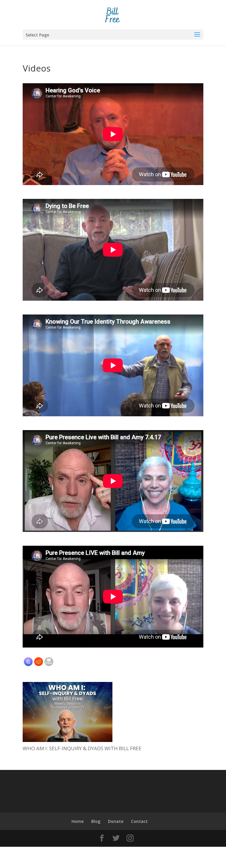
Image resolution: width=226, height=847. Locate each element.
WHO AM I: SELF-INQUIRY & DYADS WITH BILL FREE (82, 748)
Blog (95, 821)
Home (78, 821)
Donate (115, 821)
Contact (139, 821)
